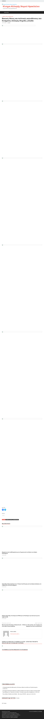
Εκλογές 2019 (10, 16)
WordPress (36, 711)
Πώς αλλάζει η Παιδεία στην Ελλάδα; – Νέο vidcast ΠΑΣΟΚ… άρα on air (17, 694)
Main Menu (6, 12)
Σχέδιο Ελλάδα (16, 519)
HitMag (40, 711)
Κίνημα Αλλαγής (9, 519)
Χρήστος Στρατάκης (14, 717)
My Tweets (17, 698)
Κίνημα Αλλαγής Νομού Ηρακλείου (21, 6)
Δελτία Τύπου (5, 16)
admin (9, 22)
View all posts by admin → (15, 633)
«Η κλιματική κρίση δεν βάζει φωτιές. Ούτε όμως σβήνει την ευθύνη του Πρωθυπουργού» (20, 687)
